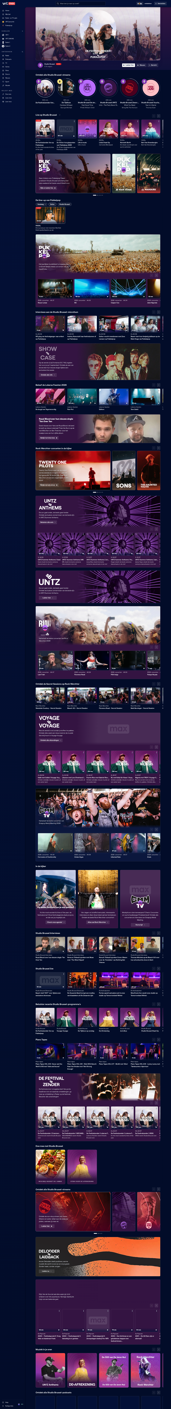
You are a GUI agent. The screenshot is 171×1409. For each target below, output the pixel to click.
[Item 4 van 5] (100, 195)
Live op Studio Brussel (46, 115)
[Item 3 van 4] (100, 1233)
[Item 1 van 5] (94, 195)
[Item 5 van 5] (102, 195)
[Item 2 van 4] (98, 1233)
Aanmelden (161, 3)
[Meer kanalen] (22, 31)
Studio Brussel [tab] (64, 204)
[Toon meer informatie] (53, 121)
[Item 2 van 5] (97, 195)
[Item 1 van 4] (95, 1233)
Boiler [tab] (52, 204)
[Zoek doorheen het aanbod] (22, 52)
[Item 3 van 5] (99, 195)
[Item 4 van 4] (101, 1233)
